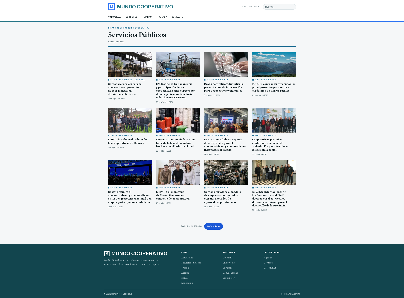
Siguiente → (213, 226)
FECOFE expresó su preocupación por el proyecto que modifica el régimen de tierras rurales (274, 87)
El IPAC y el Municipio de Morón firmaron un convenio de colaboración (173, 195)
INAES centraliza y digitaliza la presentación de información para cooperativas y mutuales (224, 87)
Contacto (178, 16)
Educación (187, 283)
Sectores (131, 16)
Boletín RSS (270, 267)
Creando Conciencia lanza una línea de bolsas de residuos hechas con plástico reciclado (176, 143)
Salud (184, 278)
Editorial (227, 267)
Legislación (229, 278)
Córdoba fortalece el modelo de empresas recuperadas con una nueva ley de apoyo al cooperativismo (222, 197)
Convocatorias (230, 273)
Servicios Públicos (191, 262)
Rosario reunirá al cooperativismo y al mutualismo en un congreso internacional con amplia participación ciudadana (130, 197)
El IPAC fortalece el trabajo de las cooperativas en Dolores (127, 141)
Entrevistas (229, 262)
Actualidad (114, 16)
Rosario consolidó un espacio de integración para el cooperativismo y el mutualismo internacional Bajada (225, 144)
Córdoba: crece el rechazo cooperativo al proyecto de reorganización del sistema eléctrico (125, 89)
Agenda (163, 16)
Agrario (185, 273)
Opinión (148, 16)
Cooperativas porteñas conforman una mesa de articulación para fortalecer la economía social (270, 144)
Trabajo (185, 267)
